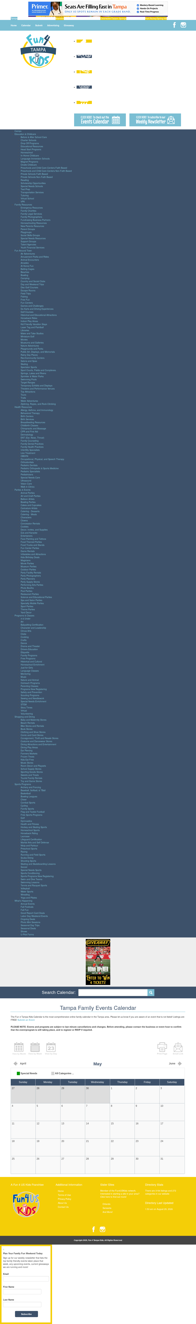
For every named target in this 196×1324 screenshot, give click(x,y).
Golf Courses (27, 311)
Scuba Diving (27, 857)
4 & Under (25, 618)
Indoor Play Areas (29, 321)
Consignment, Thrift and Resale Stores (39, 738)
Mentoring (25, 673)
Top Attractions (28, 391)
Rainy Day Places (29, 354)
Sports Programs (23, 784)
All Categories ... (64, 1073)
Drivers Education (29, 649)
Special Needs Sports (31, 870)
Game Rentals (28, 551)
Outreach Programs (30, 682)
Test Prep (25, 189)
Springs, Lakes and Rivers (33, 373)
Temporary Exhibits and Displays (36, 385)
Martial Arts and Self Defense (35, 842)
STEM (24, 704)
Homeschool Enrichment (32, 664)
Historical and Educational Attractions (39, 314)
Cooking (25, 636)
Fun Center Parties (30, 548)
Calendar (26, 25)
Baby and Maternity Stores (33, 719)
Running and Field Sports (33, 854)
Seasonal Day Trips (30, 925)
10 (161, 1106)
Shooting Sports (28, 860)
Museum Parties (28, 566)
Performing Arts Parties (32, 584)
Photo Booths (27, 587)
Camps (18, 130)
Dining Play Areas (29, 747)
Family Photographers (31, 216)
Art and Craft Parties (30, 495)
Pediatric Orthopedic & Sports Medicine (40, 468)
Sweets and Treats (30, 774)
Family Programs (29, 655)
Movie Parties (27, 563)
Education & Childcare (25, 134)
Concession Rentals (30, 523)
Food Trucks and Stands (32, 544)
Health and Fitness (30, 824)
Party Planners (28, 578)
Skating (24, 364)
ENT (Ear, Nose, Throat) (32, 437)
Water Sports (27, 891)
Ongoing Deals (28, 919)
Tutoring (25, 195)
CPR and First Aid (29, 431)
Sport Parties (27, 606)
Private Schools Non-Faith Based (37, 176)
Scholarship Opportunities (33, 183)
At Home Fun (27, 265)
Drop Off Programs (30, 143)
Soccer (24, 866)
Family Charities (28, 210)
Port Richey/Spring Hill (156, 18)
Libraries (25, 330)
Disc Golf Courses (29, 287)
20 (62, 1141)
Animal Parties (28, 492)
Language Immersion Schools (35, 158)
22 (112, 1141)
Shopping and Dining (25, 716)
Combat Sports (28, 802)
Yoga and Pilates (29, 897)
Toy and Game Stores (31, 781)
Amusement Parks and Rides (35, 256)
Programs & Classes (24, 615)
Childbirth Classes (29, 425)
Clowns (24, 520)
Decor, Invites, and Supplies (34, 529)
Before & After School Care (34, 137)
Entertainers (26, 535)
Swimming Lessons (30, 882)
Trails (23, 397)
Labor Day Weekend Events (34, 916)
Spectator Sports (29, 367)
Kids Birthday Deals (30, 557)
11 (13, 1123)
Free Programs (28, 658)
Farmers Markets (29, 753)
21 (87, 1141)
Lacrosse (25, 836)
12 (38, 1123)
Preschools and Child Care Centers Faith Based (44, 167)
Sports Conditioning (30, 873)
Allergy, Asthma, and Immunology (37, 410)
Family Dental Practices (32, 443)
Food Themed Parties (31, 541)
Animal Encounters (30, 259)
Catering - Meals (29, 514)
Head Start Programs (31, 149)
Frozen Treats (27, 756)
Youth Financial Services (32, 247)
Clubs (23, 633)
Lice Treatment (28, 452)
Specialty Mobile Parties (32, 603)
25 (13, 1158)
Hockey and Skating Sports (34, 827)
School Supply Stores (31, 768)
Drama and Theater (30, 646)
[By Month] (19, 1048)
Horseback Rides (29, 318)
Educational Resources (32, 146)
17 (161, 1123)
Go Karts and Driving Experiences (37, 308)
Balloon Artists (27, 498)
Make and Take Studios (32, 333)
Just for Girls (27, 667)
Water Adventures (29, 400)
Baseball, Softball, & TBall (33, 790)
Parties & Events (22, 489)
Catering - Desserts (30, 511)
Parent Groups (28, 229)
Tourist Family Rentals (31, 778)
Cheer (24, 799)
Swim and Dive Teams (31, 879)
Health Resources (23, 406)
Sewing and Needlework (32, 698)
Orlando (106, 1203)
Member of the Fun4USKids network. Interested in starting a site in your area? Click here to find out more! (119, 1193)
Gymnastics (26, 820)
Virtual (24, 710)
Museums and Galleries (32, 342)
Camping (25, 278)
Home (14, 25)
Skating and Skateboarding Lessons (38, 863)
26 (38, 1158)
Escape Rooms (28, 290)
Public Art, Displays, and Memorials (38, 351)
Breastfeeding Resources (33, 422)
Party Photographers (31, 575)
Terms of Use (64, 1194)
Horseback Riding (29, 833)
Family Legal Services (31, 213)
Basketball (26, 793)
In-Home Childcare (30, 155)
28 (87, 1158)
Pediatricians (27, 474)
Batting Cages (27, 268)
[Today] (51, 1048)
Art (22, 621)
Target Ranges (28, 382)
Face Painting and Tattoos (33, 538)
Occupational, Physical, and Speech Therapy (42, 459)
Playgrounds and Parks (32, 348)
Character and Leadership (33, 627)
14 (87, 1123)
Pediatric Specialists (30, 471)
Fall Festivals (27, 906)
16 (137, 1123)
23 (137, 1141)
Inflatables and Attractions (33, 554)
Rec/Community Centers (32, 357)
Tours (23, 394)
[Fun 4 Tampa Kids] (38, 50)
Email (6, 1273)
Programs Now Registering (34, 689)
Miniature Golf (27, 336)
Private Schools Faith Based (34, 173)
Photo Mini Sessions (30, 922)
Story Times (26, 707)
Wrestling (25, 894)
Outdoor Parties (28, 569)
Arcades (25, 262)
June (172, 1063)
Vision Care (26, 483)
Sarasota (107, 1207)
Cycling (24, 805)
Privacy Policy (64, 1198)
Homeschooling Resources (34, 222)
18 (13, 1141)
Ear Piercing (26, 750)
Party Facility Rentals (31, 572)
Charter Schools (28, 140)
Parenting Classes (29, 686)
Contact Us (63, 1206)
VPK (23, 201)
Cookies (24, 526)
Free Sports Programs (31, 814)
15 (112, 1123)
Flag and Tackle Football (33, 811)
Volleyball (25, 888)
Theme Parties (28, 609)
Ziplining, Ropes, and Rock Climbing (38, 403)
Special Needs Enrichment (33, 701)
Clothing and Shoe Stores (33, 732)
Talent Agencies (28, 244)
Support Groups (28, 241)
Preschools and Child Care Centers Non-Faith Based (46, 170)
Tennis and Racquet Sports (34, 885)
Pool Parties (26, 590)
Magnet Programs (29, 161)
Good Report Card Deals (33, 912)
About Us (62, 1202)
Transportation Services (32, 192)
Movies (24, 339)
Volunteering (27, 713)
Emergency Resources (32, 207)
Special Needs (29, 1073)
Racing (24, 851)
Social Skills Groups (30, 235)
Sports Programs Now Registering (37, 876)
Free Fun (25, 299)
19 (38, 1141)
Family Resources (23, 204)
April (23, 1063)
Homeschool (27, 152)
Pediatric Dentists (29, 465)
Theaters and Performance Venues (38, 388)
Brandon (60, 18)
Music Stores (27, 762)
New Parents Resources (32, 226)
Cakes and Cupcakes (31, 505)
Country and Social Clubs (33, 281)
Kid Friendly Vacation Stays (34, 324)
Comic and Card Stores (32, 735)
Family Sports (27, 808)
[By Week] (35, 1048)
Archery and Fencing (31, 787)
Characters (26, 517)
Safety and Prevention (31, 692)
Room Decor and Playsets (33, 765)
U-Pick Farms (27, 934)
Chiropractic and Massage (33, 428)
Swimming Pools (29, 379)
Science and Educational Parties (36, 597)
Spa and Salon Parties (31, 600)
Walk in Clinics (27, 486)
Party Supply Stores (30, 581)
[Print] (162, 1048)
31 (161, 1158)
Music (23, 676)
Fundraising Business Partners (35, 219)
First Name (8, 1286)
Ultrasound (26, 480)
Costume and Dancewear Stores (36, 741)
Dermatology (27, 434)
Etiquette (25, 652)
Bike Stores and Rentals (32, 725)
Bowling (24, 275)
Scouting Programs (30, 695)
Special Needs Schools (32, 186)
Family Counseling (30, 440)
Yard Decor (26, 612)
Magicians (25, 560)
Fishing (24, 296)
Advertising (53, 25)
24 (161, 1141)
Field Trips (26, 293)
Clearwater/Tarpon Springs (113, 18)
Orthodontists (27, 462)
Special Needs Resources (33, 238)
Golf (23, 817)
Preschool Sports (29, 848)
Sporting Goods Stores (32, 771)
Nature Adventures (30, 345)
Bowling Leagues (29, 796)
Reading (25, 180)
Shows (24, 931)
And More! (108, 1211)
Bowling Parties (28, 502)
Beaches (25, 272)
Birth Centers (27, 416)
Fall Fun (25, 909)
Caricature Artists (29, 508)
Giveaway (69, 25)
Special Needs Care (30, 477)
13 (62, 1123)
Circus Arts (26, 630)
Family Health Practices (32, 446)
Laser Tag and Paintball (32, 327)
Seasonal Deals (28, 928)
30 (137, 1158)
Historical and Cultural (31, 661)
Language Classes (30, 670)
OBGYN (24, 456)
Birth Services (27, 419)
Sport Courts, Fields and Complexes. (38, 370)
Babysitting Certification (32, 624)
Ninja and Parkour (29, 845)
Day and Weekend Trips (32, 284)
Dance (24, 643)
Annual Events (28, 903)
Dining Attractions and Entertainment (38, 744)
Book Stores (26, 728)
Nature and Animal (30, 679)
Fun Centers (27, 302)
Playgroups (26, 232)
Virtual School (27, 198)
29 (112, 1158)
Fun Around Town (23, 250)
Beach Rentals (28, 722)
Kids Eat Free (27, 759)
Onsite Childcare (29, 164)
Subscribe (26, 1314)
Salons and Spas (29, 360)
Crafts (23, 640)
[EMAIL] (178, 1048)
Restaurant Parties (30, 594)
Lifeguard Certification (31, 839)
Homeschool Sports (30, 830)
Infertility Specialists (30, 449)
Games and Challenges (32, 305)
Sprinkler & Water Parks (32, 376)
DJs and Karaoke (29, 532)
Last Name (8, 1299)
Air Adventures (28, 253)
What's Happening (23, 900)
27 (62, 1158)
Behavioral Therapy (30, 413)
